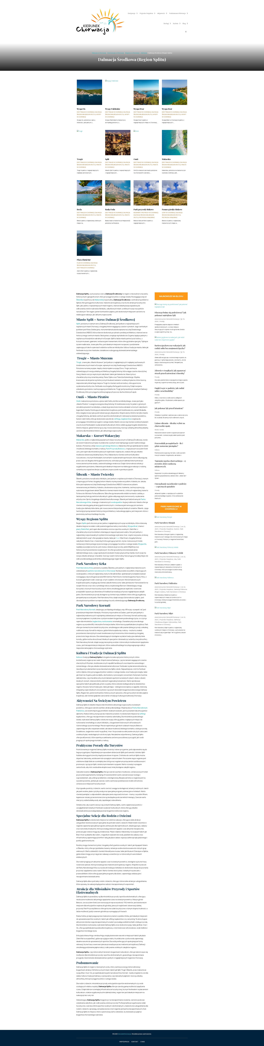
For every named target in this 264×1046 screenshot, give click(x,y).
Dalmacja (144, 53)
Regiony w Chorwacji (132, 53)
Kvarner (176, 529)
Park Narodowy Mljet (164, 613)
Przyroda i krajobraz (146, 13)
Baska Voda (110, 209)
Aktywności (161, 13)
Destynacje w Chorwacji (115, 53)
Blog (184, 23)
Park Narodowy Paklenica (166, 583)
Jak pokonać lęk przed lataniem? (169, 408)
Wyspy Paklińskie (112, 109)
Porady (162, 321)
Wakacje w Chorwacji (99, 53)
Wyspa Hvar (139, 109)
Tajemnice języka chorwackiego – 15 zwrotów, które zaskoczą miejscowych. (170, 464)
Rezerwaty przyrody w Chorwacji (146, 213)
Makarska (166, 159)
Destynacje (131, 13)
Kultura (157, 450)
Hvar (117, 538)
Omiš (136, 159)
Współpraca (124, 1042)
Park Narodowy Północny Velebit (169, 553)
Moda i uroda (159, 430)
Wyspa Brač (167, 109)
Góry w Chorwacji (168, 213)
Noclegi (166, 23)
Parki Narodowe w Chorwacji (176, 592)
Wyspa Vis (81, 109)
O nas (142, 1042)
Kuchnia (175, 23)
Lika (175, 559)
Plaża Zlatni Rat (83, 260)
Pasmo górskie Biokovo (172, 209)
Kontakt (134, 1042)
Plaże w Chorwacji (83, 263)
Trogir (80, 159)
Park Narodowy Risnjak (165, 523)
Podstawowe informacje (177, 13)
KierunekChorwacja (172, 319)
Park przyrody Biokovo (143, 209)
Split (107, 159)
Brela (79, 209)
